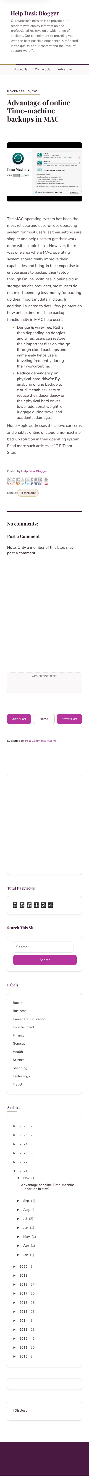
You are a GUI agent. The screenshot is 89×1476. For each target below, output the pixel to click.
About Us (20, 69)
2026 (24, 1126)
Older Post (19, 719)
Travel (17, 1084)
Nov (26, 1178)
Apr (26, 1245)
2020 (24, 1266)
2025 (24, 1135)
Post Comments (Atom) (40, 741)
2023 (24, 1153)
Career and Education (29, 1019)
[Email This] (11, 481)
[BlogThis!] (20, 481)
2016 (24, 1302)
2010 (24, 1356)
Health (18, 1052)
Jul (25, 1218)
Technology (28, 493)
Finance (18, 1035)
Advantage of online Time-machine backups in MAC (48, 1187)
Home (44, 719)
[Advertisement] (44, 824)
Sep (26, 1200)
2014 (24, 1320)
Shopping (20, 1068)
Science (18, 1060)
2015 (24, 1311)
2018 (24, 1284)
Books (17, 1003)
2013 (24, 1329)
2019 (24, 1275)
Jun (26, 1227)
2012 (24, 1338)
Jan (26, 1254)
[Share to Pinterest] (47, 481)
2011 (24, 1347)
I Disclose (20, 1411)
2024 (24, 1144)
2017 (24, 1293)
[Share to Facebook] (38, 481)
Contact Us (42, 69)
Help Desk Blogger (34, 13)
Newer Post (69, 719)
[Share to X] (29, 481)
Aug (27, 1209)
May (27, 1236)
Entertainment (23, 1027)
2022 (24, 1162)
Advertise (65, 69)
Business (19, 1011)
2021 (24, 1171)
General (19, 1043)
